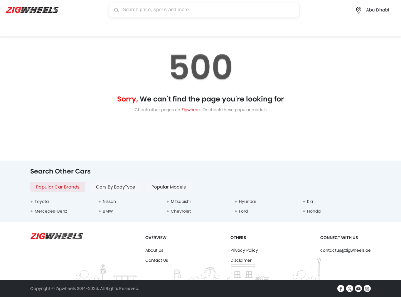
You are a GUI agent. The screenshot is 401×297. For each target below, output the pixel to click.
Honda (314, 211)
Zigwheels (192, 110)
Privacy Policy (244, 250)
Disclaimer (241, 260)
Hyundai (247, 201)
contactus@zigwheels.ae (345, 250)
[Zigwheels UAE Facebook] (340, 288)
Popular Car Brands (58, 187)
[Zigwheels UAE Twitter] (349, 288)
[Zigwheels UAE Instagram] (367, 288)
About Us (154, 250)
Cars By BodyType (115, 187)
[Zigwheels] (32, 10)
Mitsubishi (181, 201)
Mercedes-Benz (51, 211)
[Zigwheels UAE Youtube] (358, 288)
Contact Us (156, 260)
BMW (108, 211)
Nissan (109, 201)
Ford (243, 211)
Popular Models (168, 187)
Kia (310, 201)
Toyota (42, 201)
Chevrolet (181, 211)
